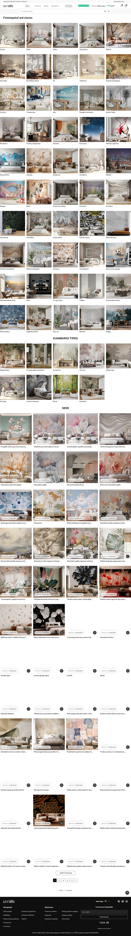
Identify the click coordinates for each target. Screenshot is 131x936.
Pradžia (61, 890)
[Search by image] (105, 11)
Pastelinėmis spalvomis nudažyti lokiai (80, 752)
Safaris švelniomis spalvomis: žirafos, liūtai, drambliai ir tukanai (113, 790)
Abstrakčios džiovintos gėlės (11, 485)
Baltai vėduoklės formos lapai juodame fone (47, 637)
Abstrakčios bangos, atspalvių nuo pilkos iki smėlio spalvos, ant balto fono (80, 828)
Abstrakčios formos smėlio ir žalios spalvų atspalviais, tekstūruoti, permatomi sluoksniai (14, 752)
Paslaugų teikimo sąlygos (70, 911)
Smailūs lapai (5, 675)
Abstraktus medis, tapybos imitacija (47, 561)
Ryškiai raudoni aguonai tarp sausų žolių (113, 599)
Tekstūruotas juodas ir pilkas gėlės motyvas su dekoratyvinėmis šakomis (80, 599)
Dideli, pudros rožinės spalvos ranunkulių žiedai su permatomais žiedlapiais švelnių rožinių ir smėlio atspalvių (80, 790)
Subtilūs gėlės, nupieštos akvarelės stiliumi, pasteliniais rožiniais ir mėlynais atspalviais (80, 447)
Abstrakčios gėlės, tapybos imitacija (80, 561)
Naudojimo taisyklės (51, 919)
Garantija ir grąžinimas (28, 911)
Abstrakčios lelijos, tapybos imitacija (113, 523)
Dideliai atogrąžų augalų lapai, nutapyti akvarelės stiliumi (113, 561)
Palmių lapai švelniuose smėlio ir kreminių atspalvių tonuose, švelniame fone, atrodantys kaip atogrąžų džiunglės (47, 752)
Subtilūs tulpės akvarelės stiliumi (12, 790)
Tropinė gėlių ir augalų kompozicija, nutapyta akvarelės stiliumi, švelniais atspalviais (14, 599)
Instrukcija (6, 926)
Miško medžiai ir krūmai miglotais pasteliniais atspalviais (47, 866)
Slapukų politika (67, 915)
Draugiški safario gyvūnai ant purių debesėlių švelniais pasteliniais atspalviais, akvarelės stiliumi (14, 447)
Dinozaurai (38, 523)
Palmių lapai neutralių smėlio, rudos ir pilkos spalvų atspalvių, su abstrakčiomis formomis (80, 714)
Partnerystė (65, 919)
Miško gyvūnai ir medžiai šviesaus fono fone (14, 637)
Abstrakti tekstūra (7, 714)
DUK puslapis (7, 911)
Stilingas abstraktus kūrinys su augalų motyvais (47, 599)
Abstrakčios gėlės (40, 485)
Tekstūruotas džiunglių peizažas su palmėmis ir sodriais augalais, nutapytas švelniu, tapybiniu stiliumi (113, 866)
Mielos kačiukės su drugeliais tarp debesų (80, 523)
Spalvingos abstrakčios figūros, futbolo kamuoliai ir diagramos (14, 523)
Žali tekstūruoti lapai (41, 790)
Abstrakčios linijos (106, 637)
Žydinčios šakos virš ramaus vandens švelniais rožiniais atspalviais (14, 866)
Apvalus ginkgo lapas (41, 675)
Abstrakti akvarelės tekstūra (11, 828)
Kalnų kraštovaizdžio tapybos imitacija (14, 561)
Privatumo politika (51, 911)
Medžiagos (6, 915)
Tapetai (23, 919)
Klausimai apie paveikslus (11, 919)
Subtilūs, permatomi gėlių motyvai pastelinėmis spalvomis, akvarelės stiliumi (47, 447)
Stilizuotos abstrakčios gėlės (110, 485)
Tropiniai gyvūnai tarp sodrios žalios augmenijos (80, 637)
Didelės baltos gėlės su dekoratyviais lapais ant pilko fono (80, 866)
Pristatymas (7, 922)
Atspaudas (48, 915)
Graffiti (69, 675)
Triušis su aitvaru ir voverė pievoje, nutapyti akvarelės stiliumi (113, 752)
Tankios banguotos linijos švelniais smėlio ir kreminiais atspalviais (113, 447)
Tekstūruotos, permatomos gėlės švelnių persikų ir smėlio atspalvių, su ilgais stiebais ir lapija (47, 714)
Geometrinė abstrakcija (75, 485)
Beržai (102, 675)
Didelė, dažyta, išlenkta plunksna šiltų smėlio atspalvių (113, 828)
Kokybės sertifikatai (27, 915)
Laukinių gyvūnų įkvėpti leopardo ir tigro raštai (47, 828)
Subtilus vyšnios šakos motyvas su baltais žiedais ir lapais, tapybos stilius (113, 714)
